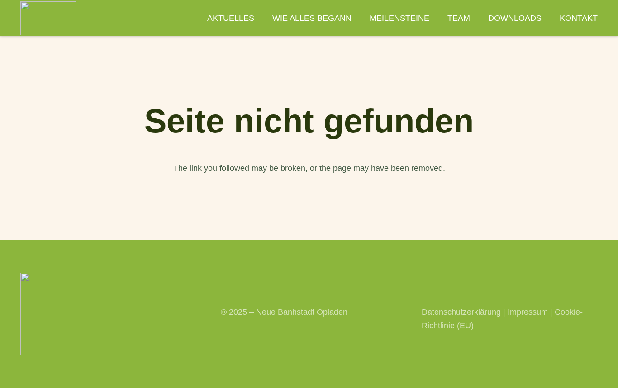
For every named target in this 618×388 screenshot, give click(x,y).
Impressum (528, 312)
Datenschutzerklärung (461, 312)
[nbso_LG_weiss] (48, 18)
